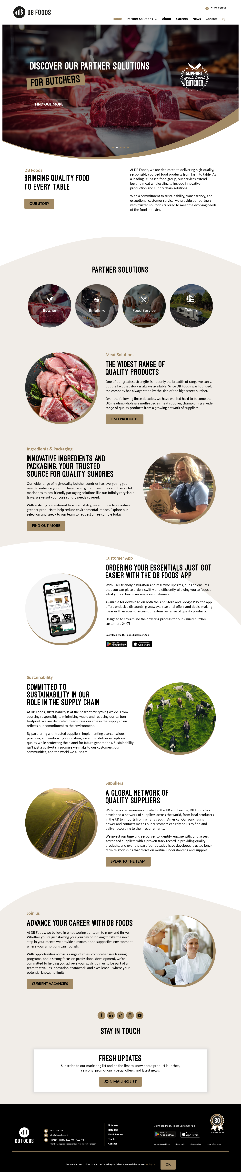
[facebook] (101, 1015)
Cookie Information (213, 1144)
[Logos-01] (32, 6)
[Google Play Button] (116, 642)
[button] (223, 19)
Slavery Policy (195, 1144)
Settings (150, 1164)
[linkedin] (111, 1015)
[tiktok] (120, 1015)
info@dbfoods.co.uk (59, 1135)
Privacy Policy (180, 1144)
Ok (168, 1165)
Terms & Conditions (162, 1144)
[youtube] (139, 1015)
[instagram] (130, 1015)
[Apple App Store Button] (142, 642)
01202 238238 (218, 8)
